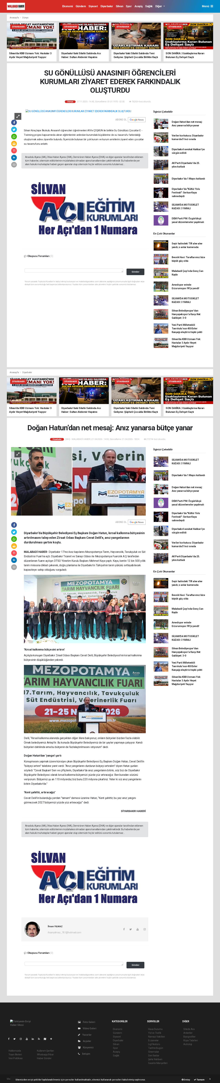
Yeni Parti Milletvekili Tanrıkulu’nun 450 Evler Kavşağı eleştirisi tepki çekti (187, 328)
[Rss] (40, 1039)
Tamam (200, 1079)
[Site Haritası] (46, 1039)
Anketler (187, 1033)
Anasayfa (14, 17)
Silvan (119, 6)
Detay (187, 1079)
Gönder (135, 271)
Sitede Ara (189, 1029)
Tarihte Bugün (155, 1048)
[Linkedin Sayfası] (34, 1039)
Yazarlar (87, 1034)
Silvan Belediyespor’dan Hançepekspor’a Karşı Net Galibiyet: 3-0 (186, 314)
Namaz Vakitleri (156, 1036)
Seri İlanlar (153, 1055)
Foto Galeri (88, 1022)
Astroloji (187, 1044)
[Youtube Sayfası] (28, 1039)
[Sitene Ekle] (52, 1039)
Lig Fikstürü (154, 1044)
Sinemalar (153, 1051)
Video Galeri (89, 1028)
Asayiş (139, 6)
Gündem (81, 6)
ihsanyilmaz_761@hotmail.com (64, 932)
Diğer (159, 6)
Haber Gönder (44, 1058)
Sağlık (149, 6)
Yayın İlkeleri (15, 1054)
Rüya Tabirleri (190, 1040)
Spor (129, 6)
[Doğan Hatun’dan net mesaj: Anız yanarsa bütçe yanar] (78, 481)
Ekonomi (67, 6)
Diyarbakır (107, 6)
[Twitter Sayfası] (15, 1039)
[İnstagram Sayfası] (22, 1039)
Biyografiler (189, 1036)
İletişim (86, 1053)
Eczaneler (153, 1040)
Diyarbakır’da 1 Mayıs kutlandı (188, 178)
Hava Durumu (155, 1029)
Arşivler (86, 1041)
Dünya (25, 17)
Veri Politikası (16, 1058)
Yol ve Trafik (154, 1033)
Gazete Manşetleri (158, 1063)
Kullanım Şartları (45, 1050)
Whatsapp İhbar (45, 1054)
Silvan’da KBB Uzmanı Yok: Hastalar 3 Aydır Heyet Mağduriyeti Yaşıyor (186, 343)
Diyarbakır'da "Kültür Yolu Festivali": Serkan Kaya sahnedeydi (186, 193)
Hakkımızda (15, 1050)
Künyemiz (88, 1047)
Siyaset (93, 6)
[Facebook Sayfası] (10, 1039)
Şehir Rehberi (155, 1059)
